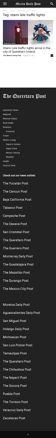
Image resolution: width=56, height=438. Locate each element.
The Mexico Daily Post (12, 55)
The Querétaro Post (17, 240)
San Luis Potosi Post (17, 345)
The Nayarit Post (15, 377)
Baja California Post (17, 199)
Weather (10, 157)
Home (5, 10)
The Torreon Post (15, 402)
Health (6, 161)
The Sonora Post (15, 386)
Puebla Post (11, 394)
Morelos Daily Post (16, 304)
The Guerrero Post (16, 248)
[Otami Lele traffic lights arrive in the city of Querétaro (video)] (28, 32)
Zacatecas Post (14, 418)
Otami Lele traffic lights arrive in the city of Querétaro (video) (26, 49)
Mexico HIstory (13, 152)
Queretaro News (10, 43)
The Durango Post (16, 280)
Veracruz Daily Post (17, 410)
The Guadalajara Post (18, 264)
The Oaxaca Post (15, 224)
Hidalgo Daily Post (16, 329)
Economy (10, 131)
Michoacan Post (14, 337)
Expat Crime (11, 148)
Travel (6, 135)
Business (7, 127)
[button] (4, 4)
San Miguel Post (14, 321)
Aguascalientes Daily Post (21, 313)
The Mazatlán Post (16, 272)
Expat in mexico (13, 144)
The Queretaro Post (17, 361)
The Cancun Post (15, 191)
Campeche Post (14, 216)
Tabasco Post (12, 207)
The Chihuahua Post (17, 369)
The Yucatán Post (15, 183)
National (7, 114)
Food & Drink (9, 165)
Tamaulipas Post (15, 353)
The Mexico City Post (18, 289)
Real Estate (8, 122)
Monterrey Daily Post (18, 256)
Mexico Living (9, 140)
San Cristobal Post (16, 232)
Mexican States (10, 118)
